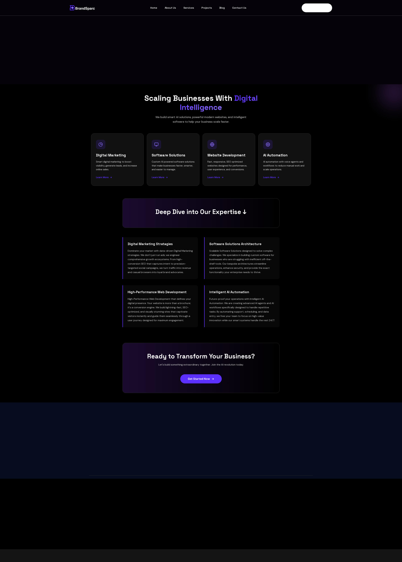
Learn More (104, 177)
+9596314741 (214, 445)
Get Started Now (315, 7)
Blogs (210, 514)
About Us (170, 7)
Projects (206, 7)
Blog (222, 7)
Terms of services (290, 555)
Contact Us (239, 7)
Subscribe (145, 518)
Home (153, 7)
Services (188, 7)
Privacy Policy (269, 555)
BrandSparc (114, 555)
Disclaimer (310, 555)
